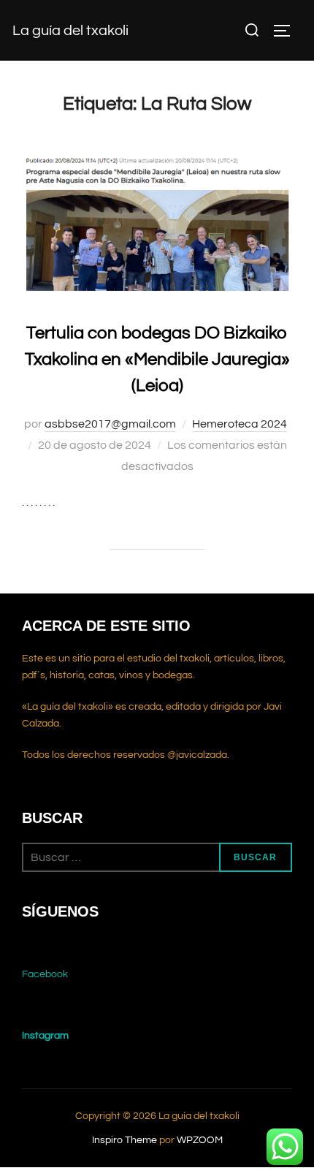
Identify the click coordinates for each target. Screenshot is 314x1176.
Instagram (45, 1036)
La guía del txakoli (70, 30)
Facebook (45, 974)
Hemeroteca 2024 (239, 424)
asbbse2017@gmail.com (110, 424)
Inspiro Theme (124, 1140)
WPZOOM (200, 1140)
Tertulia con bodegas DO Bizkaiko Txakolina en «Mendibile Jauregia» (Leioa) (157, 359)
